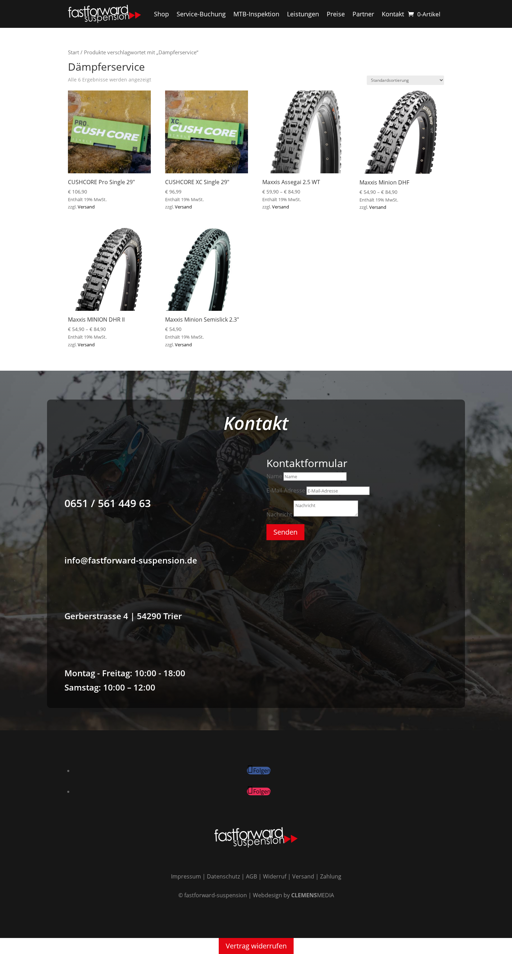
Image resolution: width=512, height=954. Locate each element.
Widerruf (274, 876)
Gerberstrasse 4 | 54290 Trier (123, 616)
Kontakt (393, 14)
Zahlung (330, 876)
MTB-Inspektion (256, 14)
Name (274, 476)
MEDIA (312, 895)
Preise (336, 14)
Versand (86, 207)
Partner (363, 14)
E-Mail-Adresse (285, 490)
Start (73, 52)
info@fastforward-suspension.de (130, 560)
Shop (161, 14)
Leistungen (303, 14)
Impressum (186, 876)
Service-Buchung (201, 14)
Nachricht (279, 514)
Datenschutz (223, 876)
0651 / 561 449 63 (107, 503)
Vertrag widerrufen (256, 946)
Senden (285, 532)
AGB (251, 876)
